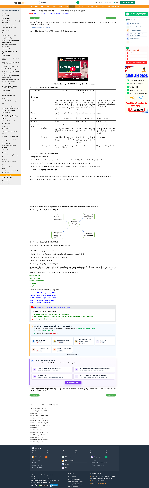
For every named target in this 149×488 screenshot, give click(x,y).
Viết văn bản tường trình (8, 106)
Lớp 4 (54, 7)
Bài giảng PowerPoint (37, 465)
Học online (98, 2)
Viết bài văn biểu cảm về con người (9, 167)
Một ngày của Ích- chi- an (8, 134)
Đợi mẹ (3, 152)
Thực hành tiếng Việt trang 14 (9, 35)
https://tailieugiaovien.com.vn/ (85, 328)
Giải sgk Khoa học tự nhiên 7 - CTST (39, 425)
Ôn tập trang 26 (6, 49)
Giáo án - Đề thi (113, 7)
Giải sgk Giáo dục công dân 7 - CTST (39, 432)
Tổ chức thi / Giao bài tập (97, 465)
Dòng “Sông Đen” (6, 123)
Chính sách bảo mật (73, 477)
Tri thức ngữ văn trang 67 (8, 121)
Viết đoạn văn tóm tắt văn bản (10, 136)
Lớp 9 (84, 7)
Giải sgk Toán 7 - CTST (35, 413)
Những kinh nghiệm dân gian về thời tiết (10, 58)
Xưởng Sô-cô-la (6, 126)
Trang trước (35, 18)
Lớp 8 (78, 7)
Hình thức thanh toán (74, 479)
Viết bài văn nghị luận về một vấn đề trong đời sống (10, 41)
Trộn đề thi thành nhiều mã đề (99, 462)
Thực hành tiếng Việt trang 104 (10, 161)
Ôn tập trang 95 (6, 143)
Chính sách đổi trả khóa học (75, 481)
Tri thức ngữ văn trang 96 (8, 150)
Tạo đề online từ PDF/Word (98, 460)
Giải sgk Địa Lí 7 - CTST (35, 430)
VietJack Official (48, 331)
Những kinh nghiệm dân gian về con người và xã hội (10, 72)
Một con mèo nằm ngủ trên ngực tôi (10, 155)
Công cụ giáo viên (127, 2)
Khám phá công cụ (74, 382)
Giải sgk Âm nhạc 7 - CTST (36, 442)
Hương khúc (5, 98)
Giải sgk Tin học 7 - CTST (36, 437)
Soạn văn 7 (4, 13)
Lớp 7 (72, 7)
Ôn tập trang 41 (6, 83)
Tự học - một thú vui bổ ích (9, 27)
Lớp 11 (97, 7)
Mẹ (2, 164)
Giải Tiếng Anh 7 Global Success (38, 415)
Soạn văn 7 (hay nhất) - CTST (37, 408)
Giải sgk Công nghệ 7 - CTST (37, 435)
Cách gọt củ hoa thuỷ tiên (8, 95)
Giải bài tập (38, 448)
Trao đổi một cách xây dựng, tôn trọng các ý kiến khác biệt (10, 80)
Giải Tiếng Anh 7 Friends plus (37, 418)
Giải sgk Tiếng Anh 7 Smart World (39, 420)
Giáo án (34, 462)
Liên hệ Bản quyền (73, 486)
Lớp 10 (90, 7)
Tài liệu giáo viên (41, 457)
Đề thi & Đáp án (36, 460)
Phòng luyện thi (69, 460)
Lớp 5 (60, 7)
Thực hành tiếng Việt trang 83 (9, 131)
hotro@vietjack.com (101, 483)
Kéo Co (3, 103)
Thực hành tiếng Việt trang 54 (9, 101)
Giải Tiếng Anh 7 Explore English (38, 423)
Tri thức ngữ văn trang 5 (8, 25)
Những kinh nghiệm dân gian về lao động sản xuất (10, 62)
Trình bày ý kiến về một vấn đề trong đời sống (10, 45)
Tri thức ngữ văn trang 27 (8, 55)
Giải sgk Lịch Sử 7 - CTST (36, 427)
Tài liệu (108, 2)
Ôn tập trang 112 (6, 175)
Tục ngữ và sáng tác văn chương (10, 66)
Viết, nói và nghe (6, 183)
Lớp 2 (42, 7)
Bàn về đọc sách (6, 30)
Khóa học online (69, 457)
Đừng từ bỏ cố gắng (7, 38)
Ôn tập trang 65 (6, 112)
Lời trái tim (4, 159)
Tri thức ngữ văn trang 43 (8, 90)
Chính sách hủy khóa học (75, 484)
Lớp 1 (36, 7)
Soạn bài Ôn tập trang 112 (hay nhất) (40, 27)
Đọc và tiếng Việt (6, 180)
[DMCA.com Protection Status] (43, 485)
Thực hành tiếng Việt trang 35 (9, 69)
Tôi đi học (4, 33)
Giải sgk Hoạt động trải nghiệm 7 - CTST (40, 439)
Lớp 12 (104, 7)
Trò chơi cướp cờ (6, 93)
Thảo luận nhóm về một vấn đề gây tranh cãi (10, 139)
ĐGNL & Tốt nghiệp (37, 467)
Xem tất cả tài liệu (72, 354)
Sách (116, 2)
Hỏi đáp (67, 464)
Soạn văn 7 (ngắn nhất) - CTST (38, 411)
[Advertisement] (72, 45)
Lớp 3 (48, 7)
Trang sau (111, 18)
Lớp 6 (66, 7)
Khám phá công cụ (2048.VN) (136, 62)
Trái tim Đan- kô (6, 128)
